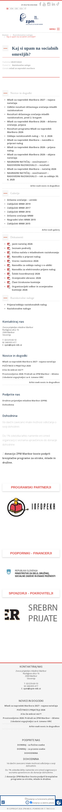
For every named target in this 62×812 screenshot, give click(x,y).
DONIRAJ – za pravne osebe (31, 774)
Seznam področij (21, 248)
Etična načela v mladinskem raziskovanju (35, 252)
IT (25, 8)
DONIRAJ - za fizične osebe (31, 770)
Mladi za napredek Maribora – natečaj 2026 (31, 168)
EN (11, 8)
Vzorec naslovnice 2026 (25, 260)
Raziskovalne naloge (23, 35)
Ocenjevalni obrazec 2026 (26, 277)
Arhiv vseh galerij (51, 230)
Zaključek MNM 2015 (18, 223)
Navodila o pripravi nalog (26, 256)
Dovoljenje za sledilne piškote (43, 803)
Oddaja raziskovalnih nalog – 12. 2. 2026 (29, 136)
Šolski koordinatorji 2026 (26, 273)
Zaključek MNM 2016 (18, 211)
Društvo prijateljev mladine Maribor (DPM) (24, 400)
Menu (52, 29)
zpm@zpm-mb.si (13, 344)
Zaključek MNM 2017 (18, 207)
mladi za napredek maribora (22, 68)
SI (7, 8)
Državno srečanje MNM (20, 215)
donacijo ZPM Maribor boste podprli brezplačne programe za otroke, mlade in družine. (29, 458)
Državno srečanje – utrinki (22, 199)
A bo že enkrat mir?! (12, 369)
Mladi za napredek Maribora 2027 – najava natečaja (29, 361)
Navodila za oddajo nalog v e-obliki (32, 265)
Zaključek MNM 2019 (18, 203)
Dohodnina (8, 404)
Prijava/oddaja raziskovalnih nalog (27, 304)
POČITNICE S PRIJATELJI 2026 (16, 365)
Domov (5, 35)
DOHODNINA (31, 778)
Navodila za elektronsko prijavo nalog (33, 269)
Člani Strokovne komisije (26, 282)
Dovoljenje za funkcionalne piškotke (40, 799)
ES (21, 8)
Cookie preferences (58, 802)
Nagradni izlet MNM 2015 (21, 219)
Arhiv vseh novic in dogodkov (45, 186)
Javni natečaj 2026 (22, 243)
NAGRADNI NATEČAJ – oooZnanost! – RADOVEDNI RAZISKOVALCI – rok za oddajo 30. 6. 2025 (33, 176)
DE (16, 8)
